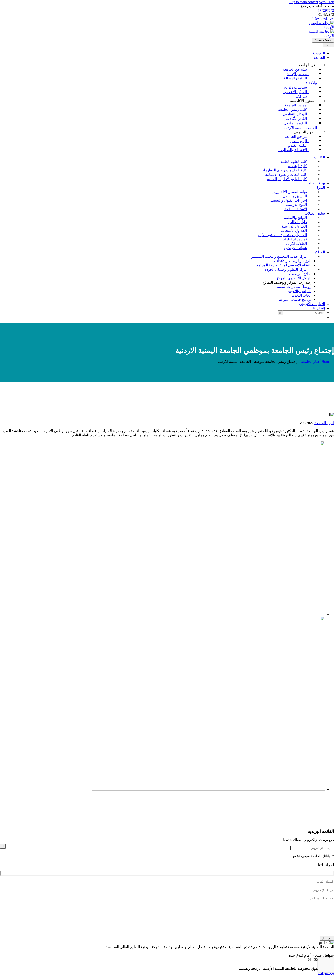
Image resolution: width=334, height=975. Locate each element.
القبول (320, 187)
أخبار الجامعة (324, 423)
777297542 (326, 10)
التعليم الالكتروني (312, 304)
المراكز (319, 252)
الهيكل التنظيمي (295, 114)
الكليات (319, 157)
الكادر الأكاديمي (295, 119)
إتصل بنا (319, 308)
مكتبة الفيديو (297, 145)
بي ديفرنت (326, 973)
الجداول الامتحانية (294, 231)
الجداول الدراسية (294, 226)
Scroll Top (326, 2)
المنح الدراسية (296, 205)
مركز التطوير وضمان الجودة (286, 269)
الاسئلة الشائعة (295, 209)
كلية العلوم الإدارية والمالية (287, 179)
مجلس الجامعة (295, 105)
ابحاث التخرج (301, 295)
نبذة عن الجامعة (295, 69)
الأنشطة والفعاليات (292, 150)
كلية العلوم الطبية (293, 161)
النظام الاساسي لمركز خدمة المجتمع (283, 265)
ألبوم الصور (298, 141)
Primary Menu (323, 40)
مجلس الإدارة (297, 74)
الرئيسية (318, 53)
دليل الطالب (297, 222)
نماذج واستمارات (294, 239)
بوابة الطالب (316, 183)
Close (328, 45)
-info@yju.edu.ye (321, 18)
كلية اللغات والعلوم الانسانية (286, 174)
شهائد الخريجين (295, 248)
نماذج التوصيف (300, 274)
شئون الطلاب (315, 213)
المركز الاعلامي (295, 92)
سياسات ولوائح (295, 87)
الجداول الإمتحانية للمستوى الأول (282, 235)
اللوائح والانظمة (295, 218)
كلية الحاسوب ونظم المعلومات (284, 170)
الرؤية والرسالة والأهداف (300, 80)
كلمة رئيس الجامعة (292, 109)
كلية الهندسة (297, 166)
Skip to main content (303, 2)
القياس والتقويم (299, 291)
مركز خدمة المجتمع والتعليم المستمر (279, 256)
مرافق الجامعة (296, 137)
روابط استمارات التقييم (294, 287)
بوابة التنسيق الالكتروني (289, 192)
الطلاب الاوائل (296, 243)
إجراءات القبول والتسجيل (288, 200)
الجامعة (319, 57)
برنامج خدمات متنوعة (295, 300)
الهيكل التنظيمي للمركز (293, 278)
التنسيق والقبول (295, 196)
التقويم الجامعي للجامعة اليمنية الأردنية (300, 125)
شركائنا (301, 96)
